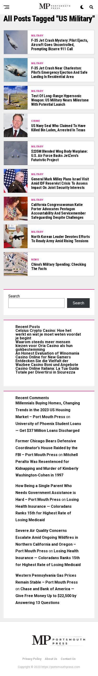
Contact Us (68, 659)
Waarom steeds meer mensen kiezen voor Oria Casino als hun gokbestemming (44, 346)
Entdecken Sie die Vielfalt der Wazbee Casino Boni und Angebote (46, 363)
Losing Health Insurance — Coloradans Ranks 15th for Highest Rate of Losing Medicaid (48, 558)
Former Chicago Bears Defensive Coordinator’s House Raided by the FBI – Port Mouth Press (46, 448)
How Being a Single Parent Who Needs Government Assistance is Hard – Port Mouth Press (45, 493)
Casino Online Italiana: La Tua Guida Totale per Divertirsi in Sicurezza (47, 370)
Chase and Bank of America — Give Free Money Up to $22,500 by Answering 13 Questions (45, 596)
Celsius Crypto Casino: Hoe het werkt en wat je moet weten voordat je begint (48, 334)
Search (14, 296)
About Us (51, 659)
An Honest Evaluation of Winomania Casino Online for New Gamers (47, 355)
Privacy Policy (31, 659)
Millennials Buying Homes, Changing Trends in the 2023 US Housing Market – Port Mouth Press (47, 410)
